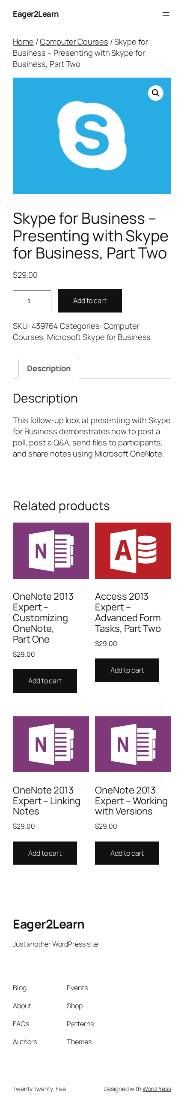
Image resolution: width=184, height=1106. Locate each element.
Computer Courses (74, 41)
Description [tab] (49, 368)
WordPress (156, 1089)
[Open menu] (166, 14)
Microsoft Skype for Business (99, 337)
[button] (155, 93)
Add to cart (90, 300)
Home (23, 41)
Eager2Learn (36, 13)
